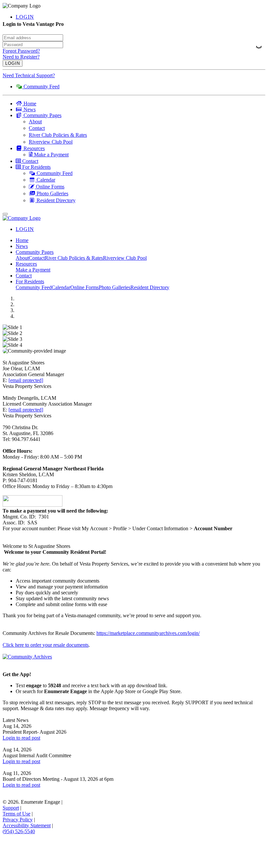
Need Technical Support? (29, 75)
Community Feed (34, 287)
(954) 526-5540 (19, 831)
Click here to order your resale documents (46, 645)
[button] (140, 115)
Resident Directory (149, 287)
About (22, 258)
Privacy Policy (18, 819)
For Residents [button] (30, 281)
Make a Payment (33, 269)
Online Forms (84, 287)
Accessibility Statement (27, 825)
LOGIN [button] (25, 17)
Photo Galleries (114, 287)
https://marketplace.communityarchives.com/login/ (148, 633)
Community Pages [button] (35, 252)
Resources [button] (26, 264)
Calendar (61, 287)
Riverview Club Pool (125, 258)
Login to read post (21, 738)
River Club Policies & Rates (74, 258)
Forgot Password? (21, 51)
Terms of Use (16, 813)
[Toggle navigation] (5, 214)
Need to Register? (21, 57)
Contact (37, 258)
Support (11, 808)
